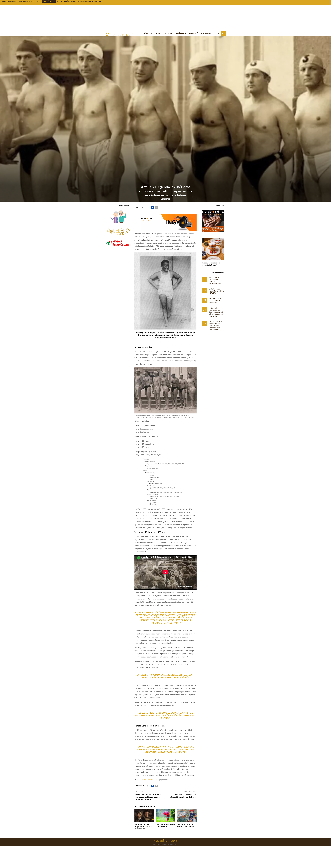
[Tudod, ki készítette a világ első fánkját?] (213, 249)
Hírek (159, 33)
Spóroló (193, 33)
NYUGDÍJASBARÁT (165, 841)
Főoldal (148, 33)
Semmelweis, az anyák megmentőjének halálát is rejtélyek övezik (143, 826)
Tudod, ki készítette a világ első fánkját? (211, 264)
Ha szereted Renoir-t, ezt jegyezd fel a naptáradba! (185, 825)
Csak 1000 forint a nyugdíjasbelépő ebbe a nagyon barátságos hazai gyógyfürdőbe (215, 326)
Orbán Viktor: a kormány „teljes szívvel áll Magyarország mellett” (87, 1)
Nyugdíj (169, 33)
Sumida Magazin (147, 780)
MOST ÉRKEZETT (217, 272)
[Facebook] (219, 33)
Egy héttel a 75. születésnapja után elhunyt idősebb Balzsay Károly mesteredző (147, 797)
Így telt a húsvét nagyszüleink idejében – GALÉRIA (216, 291)
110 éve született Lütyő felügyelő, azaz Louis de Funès (183, 795)
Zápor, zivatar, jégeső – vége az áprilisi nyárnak (165, 825)
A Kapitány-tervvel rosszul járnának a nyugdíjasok (215, 301)
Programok (207, 33)
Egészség (181, 33)
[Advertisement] (165, 18)
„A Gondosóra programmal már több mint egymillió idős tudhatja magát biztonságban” (216, 312)
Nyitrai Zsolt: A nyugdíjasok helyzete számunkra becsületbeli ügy (216, 280)
